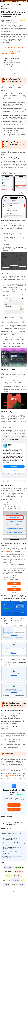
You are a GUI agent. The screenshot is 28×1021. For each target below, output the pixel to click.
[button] (13, 891)
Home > (3, 8)
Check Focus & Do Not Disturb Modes (12, 62)
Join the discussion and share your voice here (14, 823)
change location (18, 871)
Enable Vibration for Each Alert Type (11, 58)
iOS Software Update (8, 66)
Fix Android (6, 880)
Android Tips (15, 880)
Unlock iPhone (18, 876)
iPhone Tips (8, 871)
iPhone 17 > (7, 8)
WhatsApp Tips (19, 867)
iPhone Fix (6, 884)
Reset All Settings (7, 69)
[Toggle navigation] (25, 4)
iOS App (22, 884)
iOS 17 (23, 880)
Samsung (8, 876)
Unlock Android (8, 867)
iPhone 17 (15, 22)
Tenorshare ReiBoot (8, 551)
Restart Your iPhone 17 (8, 64)
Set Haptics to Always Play (9, 56)
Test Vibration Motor (8, 60)
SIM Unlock (15, 884)
